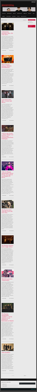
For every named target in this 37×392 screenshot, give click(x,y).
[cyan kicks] (8, 94)
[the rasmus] (8, 307)
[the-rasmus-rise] (8, 239)
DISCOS (14, 13)
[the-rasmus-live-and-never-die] (8, 204)
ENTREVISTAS (19, 13)
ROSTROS (14, 16)
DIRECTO (25, 13)
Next (25, 375)
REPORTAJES (9, 13)
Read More (4, 50)
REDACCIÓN (4, 384)
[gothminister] (8, 26)
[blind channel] (8, 59)
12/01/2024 (12, 50)
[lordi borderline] (8, 128)
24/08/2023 (12, 85)
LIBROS (3, 16)
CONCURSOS (8, 16)
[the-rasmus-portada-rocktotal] (8, 347)
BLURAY (29, 13)
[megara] (8, 165)
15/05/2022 (12, 298)
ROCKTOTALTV (23, 16)
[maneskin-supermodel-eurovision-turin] (8, 273)
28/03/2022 (12, 370)
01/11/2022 (12, 195)
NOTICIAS (4, 13)
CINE (33, 13)
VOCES (18, 16)
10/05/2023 (12, 120)
